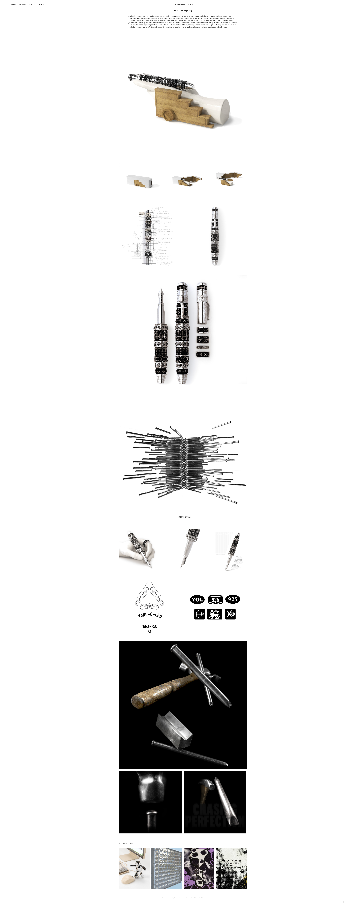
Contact (39, 4)
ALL (30, 4)
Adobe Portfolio (199, 898)
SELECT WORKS (18, 4)
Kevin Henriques (183, 4)
